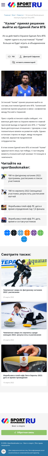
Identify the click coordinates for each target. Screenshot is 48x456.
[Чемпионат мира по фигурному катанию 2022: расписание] (24, 273)
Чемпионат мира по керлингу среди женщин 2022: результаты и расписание (22, 333)
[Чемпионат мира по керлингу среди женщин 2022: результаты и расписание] (24, 315)
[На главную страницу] (25, 4)
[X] (14, 233)
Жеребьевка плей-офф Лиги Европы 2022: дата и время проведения (23, 376)
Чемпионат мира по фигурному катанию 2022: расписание (22, 291)
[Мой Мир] (24, 239)
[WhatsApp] (40, 233)
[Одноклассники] (27, 233)
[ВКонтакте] (7, 233)
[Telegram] (20, 233)
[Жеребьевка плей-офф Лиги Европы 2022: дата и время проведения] (24, 358)
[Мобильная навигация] (3, 4)
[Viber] (34, 233)
